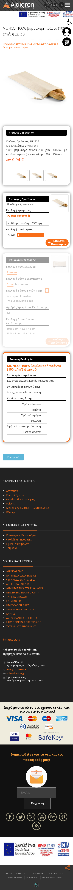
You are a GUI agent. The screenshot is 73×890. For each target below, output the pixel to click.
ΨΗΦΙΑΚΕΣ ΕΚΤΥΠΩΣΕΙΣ (20, 579)
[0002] (36, 175)
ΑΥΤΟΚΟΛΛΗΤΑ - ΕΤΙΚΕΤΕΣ (22, 618)
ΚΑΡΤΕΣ (11, 613)
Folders (10, 503)
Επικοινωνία (11, 639)
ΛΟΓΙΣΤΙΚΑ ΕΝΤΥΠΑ (17, 584)
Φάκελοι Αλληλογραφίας (20, 499)
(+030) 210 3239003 (16, 669)
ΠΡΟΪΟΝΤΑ (8, 43)
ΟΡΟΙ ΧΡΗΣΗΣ (15, 877)
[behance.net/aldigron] (52, 816)
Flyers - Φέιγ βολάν (17, 543)
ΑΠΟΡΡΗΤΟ (32, 877)
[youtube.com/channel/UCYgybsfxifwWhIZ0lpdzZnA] (42, 816)
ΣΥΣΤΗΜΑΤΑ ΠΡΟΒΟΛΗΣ (21, 626)
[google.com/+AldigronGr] (31, 816)
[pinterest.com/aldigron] (63, 816)
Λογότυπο (12, 491)
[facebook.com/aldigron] (10, 816)
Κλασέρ (10, 512)
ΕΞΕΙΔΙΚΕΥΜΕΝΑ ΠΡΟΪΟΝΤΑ (22, 592)
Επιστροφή (13, 457)
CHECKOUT (21, 873)
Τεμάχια (10, 235)
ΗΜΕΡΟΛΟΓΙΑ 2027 (17, 605)
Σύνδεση (66, 31)
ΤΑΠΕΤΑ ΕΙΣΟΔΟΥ (16, 596)
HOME (9, 873)
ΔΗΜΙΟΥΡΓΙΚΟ (14, 571)
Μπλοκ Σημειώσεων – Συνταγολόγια (27, 507)
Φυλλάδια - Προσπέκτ (19, 539)
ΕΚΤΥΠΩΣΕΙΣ (13, 601)
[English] (61, 5)
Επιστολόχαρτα (15, 495)
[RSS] (36, 825)
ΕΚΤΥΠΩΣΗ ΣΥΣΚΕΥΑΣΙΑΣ (21, 575)
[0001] (21, 175)
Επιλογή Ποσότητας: (19, 229)
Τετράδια (11, 548)
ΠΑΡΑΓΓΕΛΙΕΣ (38, 873)
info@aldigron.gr (15, 673)
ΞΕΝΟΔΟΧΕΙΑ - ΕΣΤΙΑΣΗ (20, 609)
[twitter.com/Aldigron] (21, 816)
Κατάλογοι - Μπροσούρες (21, 535)
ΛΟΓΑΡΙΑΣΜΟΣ (56, 873)
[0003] (52, 175)
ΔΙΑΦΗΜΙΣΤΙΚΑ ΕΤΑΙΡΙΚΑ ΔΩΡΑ (31, 43)
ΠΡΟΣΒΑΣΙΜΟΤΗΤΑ (52, 877)
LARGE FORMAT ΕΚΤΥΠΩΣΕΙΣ (23, 622)
